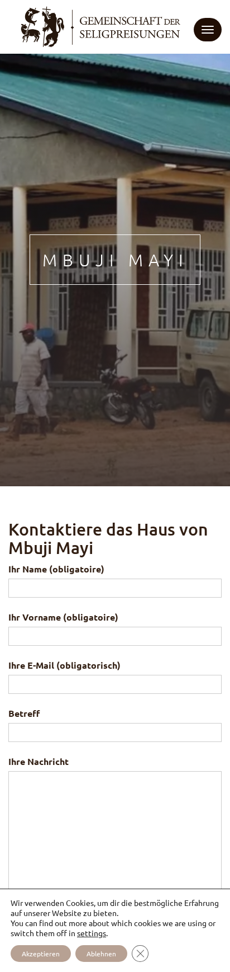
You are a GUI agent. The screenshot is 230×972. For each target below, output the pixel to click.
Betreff (24, 713)
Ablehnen (101, 953)
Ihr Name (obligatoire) (56, 569)
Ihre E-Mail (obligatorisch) (64, 665)
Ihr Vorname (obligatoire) (63, 617)
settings (91, 933)
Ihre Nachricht (38, 761)
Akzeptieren (41, 953)
